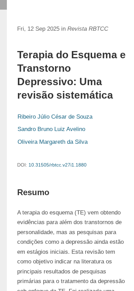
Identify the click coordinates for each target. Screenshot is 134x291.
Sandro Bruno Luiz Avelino (51, 129)
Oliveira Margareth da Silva (53, 142)
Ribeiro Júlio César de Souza (55, 116)
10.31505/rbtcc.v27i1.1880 (58, 165)
